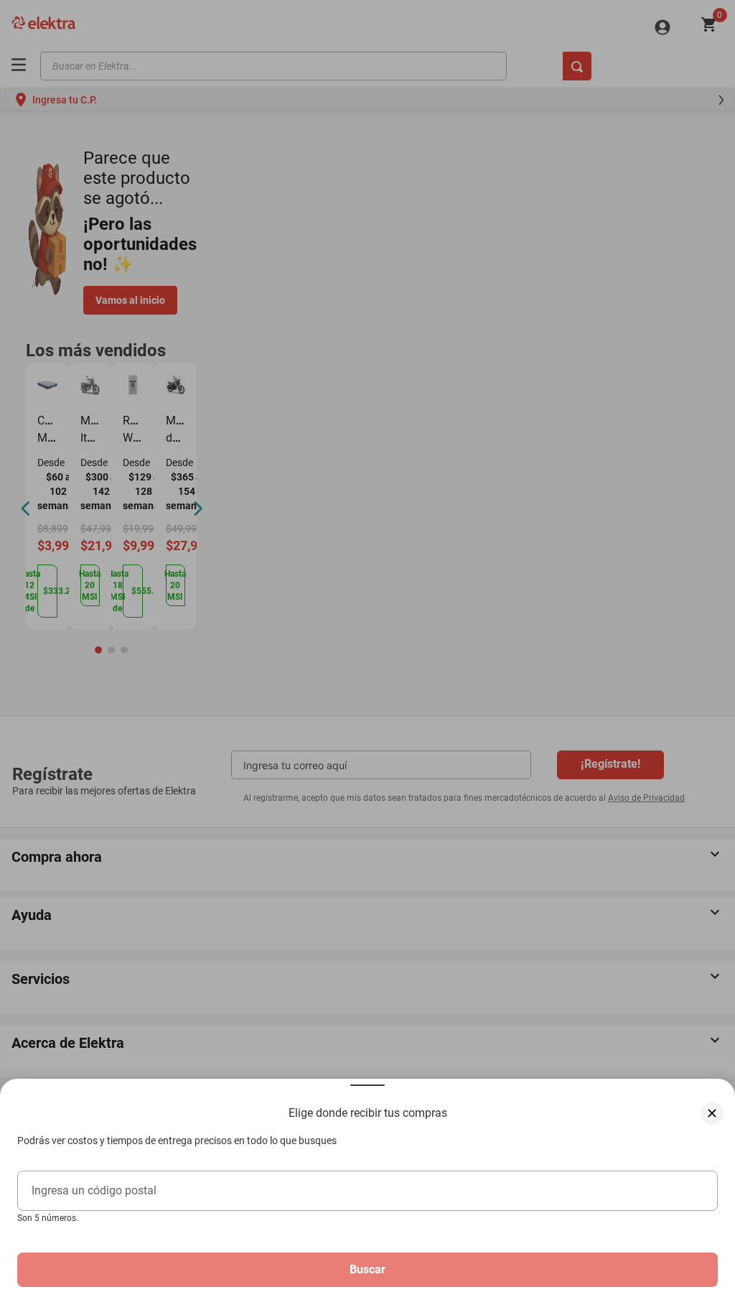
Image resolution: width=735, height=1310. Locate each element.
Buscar (367, 1269)
